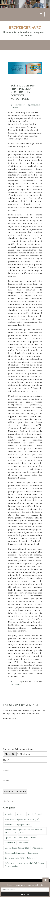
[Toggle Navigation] (41, 14)
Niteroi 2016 (10, 842)
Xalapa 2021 (32, 858)
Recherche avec (25, 27)
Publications (16, 684)
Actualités (9, 814)
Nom (6, 760)
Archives (20, 814)
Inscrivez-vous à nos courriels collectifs (25, 885)
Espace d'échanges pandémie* (18, 824)
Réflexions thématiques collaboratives (21, 853)
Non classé (23, 842)
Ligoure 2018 (10, 837)
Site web (7, 780)
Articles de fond (35, 814)
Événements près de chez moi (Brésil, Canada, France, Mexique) (25, 864)
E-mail (7, 770)
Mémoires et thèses (27, 837)
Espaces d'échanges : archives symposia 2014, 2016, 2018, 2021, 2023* (24, 831)
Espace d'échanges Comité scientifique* (22, 819)
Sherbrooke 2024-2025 (14, 858)
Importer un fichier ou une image (18, 749)
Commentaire (10, 718)
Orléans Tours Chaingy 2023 (17, 848)
